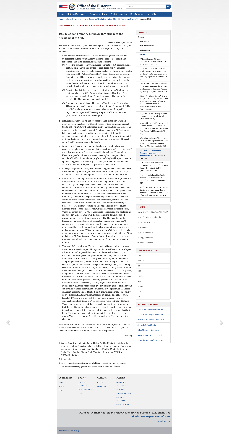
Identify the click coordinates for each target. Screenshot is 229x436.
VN (139, 297)
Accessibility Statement (121, 383)
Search (61, 386)
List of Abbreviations (146, 46)
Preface (141, 37)
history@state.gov (164, 421)
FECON (140, 276)
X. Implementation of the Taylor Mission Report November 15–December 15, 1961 (154, 179)
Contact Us (101, 386)
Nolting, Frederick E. (146, 238)
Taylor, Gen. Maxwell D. (147, 243)
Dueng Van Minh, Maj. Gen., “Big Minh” (153, 212)
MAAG (140, 287)
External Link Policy (123, 393)
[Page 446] (127, 270)
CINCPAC (141, 261)
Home (61, 382)
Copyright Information (120, 398)
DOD (139, 271)
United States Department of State (150, 416)
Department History (85, 389)
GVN (139, 281)
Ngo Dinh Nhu (143, 228)
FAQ (60, 390)
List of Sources (143, 41)
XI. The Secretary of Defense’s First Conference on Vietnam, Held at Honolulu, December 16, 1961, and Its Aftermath (154, 191)
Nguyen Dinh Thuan (145, 233)
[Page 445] (127, 149)
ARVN (140, 256)
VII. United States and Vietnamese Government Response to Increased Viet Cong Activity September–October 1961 (154, 142)
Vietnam (141, 55)
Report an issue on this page (69, 430)
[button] (77, 14)
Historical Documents (82, 383)
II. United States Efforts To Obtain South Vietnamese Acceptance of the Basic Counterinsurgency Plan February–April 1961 (154, 74)
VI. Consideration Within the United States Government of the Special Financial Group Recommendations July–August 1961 (154, 128)
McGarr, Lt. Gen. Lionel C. (147, 222)
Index (140, 200)
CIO (139, 266)
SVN (139, 292)
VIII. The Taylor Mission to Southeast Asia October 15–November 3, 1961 (152, 154)
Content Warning (122, 404)
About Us (100, 382)
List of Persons (144, 50)
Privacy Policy (121, 389)
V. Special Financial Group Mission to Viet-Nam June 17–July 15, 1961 (153, 116)
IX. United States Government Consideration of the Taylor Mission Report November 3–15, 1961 (154, 167)
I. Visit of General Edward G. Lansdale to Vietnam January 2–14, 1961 (153, 61)
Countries (81, 393)
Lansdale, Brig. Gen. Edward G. (150, 217)
